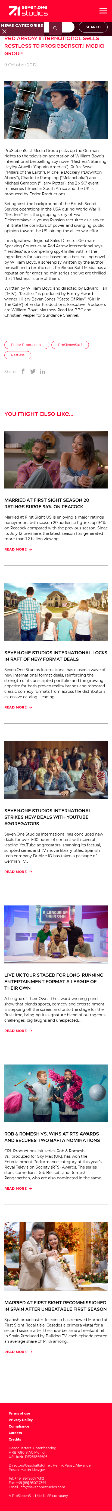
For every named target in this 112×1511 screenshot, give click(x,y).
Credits (15, 1439)
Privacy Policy (21, 1420)
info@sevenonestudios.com (42, 1487)
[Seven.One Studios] (28, 11)
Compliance (19, 1426)
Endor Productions (26, 345)
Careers (15, 1433)
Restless (17, 355)
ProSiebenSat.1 (70, 345)
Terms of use (19, 1413)
